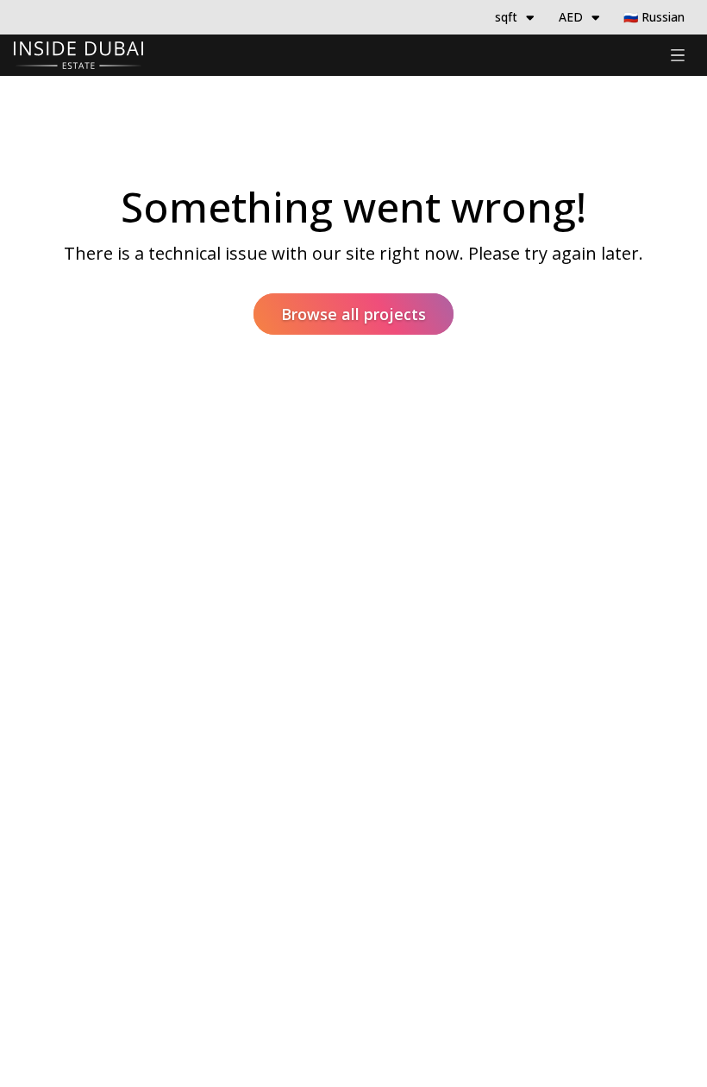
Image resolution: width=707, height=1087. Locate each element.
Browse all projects (353, 314)
